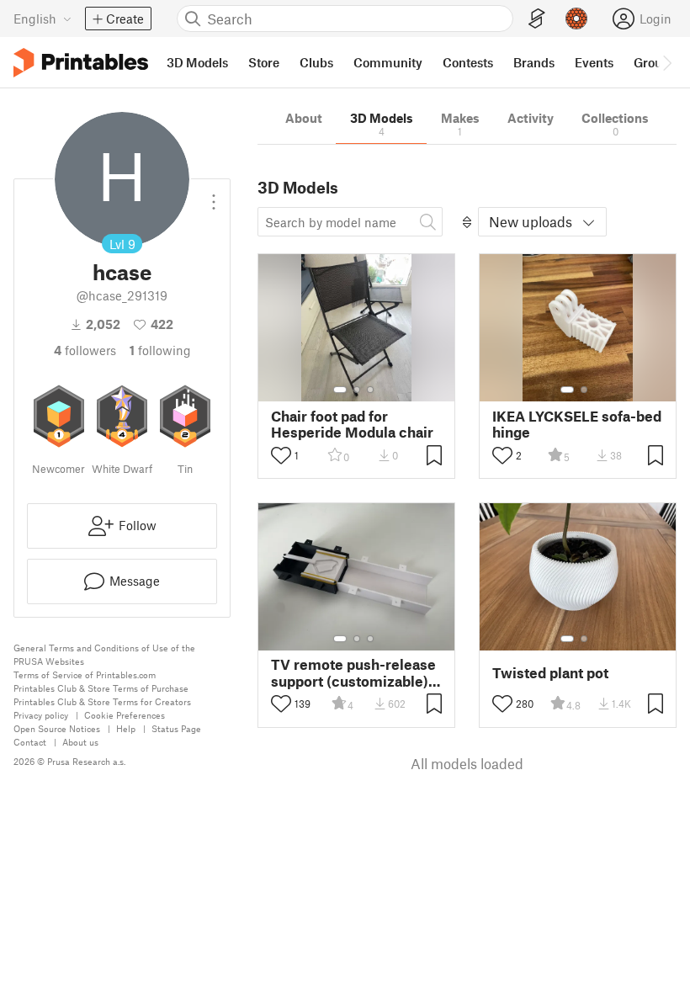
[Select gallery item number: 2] (356, 389)
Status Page (176, 728)
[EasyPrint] (536, 19)
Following (160, 350)
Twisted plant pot (550, 673)
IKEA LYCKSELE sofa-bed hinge (576, 424)
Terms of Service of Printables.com (84, 674)
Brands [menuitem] (534, 62)
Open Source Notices (56, 728)
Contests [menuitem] (468, 62)
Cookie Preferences (124, 714)
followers (85, 350)
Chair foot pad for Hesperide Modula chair (352, 424)
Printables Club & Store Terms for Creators (102, 701)
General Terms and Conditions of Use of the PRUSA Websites (104, 654)
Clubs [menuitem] (316, 62)
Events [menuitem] (594, 62)
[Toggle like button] (281, 455)
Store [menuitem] (263, 62)
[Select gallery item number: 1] (340, 389)
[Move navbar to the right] (666, 62)
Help (125, 728)
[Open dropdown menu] (214, 195)
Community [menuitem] (387, 62)
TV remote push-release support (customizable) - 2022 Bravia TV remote (354, 672)
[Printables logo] (80, 62)
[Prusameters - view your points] (576, 18)
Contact (29, 741)
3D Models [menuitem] (197, 62)
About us (80, 741)
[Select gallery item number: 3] (370, 389)
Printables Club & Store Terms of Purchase (100, 687)
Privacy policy (40, 714)
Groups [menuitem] (655, 62)
